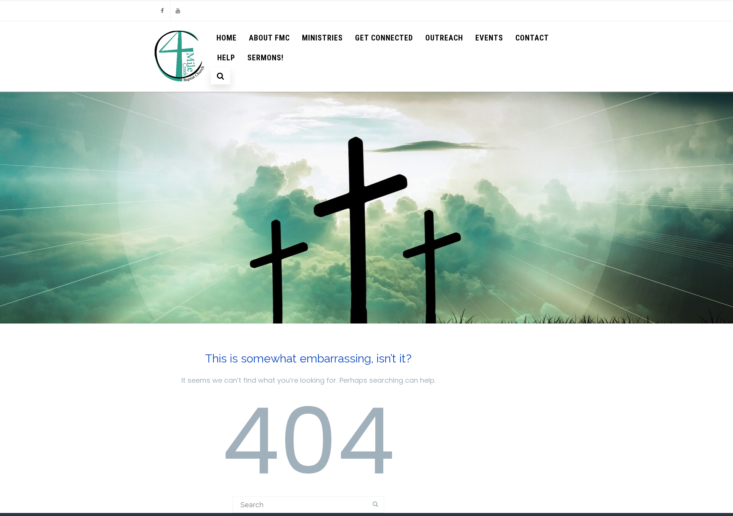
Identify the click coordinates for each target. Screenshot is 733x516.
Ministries (322, 37)
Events (489, 37)
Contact (532, 37)
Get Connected (384, 37)
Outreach (444, 37)
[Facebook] (162, 11)
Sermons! (265, 57)
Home (226, 37)
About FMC (269, 37)
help (226, 57)
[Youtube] (178, 11)
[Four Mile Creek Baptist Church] (180, 88)
